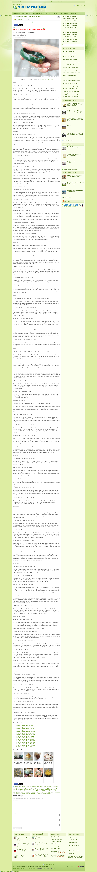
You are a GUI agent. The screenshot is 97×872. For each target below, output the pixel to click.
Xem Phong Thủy (26, 13)
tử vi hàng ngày (31, 786)
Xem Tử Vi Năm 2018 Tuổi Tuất (70, 39)
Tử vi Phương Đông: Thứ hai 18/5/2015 (25, 728)
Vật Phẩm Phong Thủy (52, 13)
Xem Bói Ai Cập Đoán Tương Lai (70, 64)
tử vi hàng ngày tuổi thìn (43, 789)
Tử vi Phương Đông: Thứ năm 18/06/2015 (25, 734)
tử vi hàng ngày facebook (40, 786)
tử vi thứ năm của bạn (23, 792)
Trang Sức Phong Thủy (56, 846)
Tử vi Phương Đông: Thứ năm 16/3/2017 (25, 737)
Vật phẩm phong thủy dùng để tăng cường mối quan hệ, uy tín (75, 134)
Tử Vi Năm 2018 (64, 13)
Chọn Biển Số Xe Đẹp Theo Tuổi (70, 56)
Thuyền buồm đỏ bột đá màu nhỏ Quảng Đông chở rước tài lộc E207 (41, 855)
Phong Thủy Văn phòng (35, 2)
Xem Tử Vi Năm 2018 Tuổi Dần (70, 21)
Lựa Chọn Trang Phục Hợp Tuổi (70, 67)
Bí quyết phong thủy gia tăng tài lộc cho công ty (75, 183)
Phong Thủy (16, 13)
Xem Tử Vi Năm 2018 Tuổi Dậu (70, 36)
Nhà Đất (70, 853)
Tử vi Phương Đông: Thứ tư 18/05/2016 (25, 727)
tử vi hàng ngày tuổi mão (37, 788)
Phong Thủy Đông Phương (20, 2)
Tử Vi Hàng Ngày (18, 19)
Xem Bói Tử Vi (75, 13)
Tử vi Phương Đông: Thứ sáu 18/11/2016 (25, 730)
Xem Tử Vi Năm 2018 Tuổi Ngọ (70, 30)
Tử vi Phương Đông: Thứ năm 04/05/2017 (25, 743)
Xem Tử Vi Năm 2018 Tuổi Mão (70, 23)
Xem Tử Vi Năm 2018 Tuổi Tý (69, 16)
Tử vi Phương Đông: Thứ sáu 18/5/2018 (25, 746)
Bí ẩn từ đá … (70, 125)
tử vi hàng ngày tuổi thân (32, 789)
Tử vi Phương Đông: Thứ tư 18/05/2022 (25, 725)
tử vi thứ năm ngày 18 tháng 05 (35, 792)
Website (15, 822)
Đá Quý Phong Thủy (55, 848)
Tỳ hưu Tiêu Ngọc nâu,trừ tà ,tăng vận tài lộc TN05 (41, 844)
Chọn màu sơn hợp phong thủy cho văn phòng (75, 191)
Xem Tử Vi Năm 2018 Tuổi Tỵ (69, 27)
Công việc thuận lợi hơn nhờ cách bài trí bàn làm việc (74, 176)
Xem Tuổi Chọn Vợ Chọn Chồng (70, 86)
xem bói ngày (20, 793)
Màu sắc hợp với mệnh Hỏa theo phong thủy (74, 155)
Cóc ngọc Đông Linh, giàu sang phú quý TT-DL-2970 (41, 838)
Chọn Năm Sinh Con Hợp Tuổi (70, 59)
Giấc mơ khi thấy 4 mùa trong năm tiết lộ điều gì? (23, 845)
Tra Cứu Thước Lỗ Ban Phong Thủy (71, 91)
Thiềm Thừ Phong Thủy (56, 839)
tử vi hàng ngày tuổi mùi (47, 788)
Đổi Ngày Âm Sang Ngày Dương (70, 94)
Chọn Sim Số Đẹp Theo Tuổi (69, 54)
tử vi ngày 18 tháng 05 (32, 790)
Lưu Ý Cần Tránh (59, 2)
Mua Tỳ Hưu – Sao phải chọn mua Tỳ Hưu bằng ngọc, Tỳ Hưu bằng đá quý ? (75, 112)
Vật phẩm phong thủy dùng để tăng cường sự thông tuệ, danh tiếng (75, 119)
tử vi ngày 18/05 (40, 790)
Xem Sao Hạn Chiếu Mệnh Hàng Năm (71, 80)
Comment (15, 800)
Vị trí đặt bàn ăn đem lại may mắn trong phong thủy (74, 147)
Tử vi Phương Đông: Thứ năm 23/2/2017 (25, 739)
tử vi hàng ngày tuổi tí (52, 789)
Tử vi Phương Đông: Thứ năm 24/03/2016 (25, 740)
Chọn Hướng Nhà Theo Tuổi (69, 75)
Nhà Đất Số (67, 201)
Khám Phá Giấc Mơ (70, 2)
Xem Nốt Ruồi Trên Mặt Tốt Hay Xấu (71, 78)
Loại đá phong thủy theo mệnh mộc (22, 850)
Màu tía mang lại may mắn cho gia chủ (75, 162)
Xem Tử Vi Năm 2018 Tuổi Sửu (70, 18)
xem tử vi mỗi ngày (40, 793)
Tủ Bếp (74, 848)
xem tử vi (26, 793)
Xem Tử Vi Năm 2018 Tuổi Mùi (70, 32)
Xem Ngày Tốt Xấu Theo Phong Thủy (71, 62)
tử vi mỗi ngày (24, 790)
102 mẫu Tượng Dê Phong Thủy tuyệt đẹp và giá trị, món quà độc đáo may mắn (75, 104)
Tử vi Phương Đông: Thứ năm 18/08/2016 (25, 733)
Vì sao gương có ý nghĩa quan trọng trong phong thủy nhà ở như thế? (23, 838)
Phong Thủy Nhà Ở (38, 13)
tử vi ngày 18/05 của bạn (49, 790)
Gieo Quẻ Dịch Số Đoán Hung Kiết (71, 70)
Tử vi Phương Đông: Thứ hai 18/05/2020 (25, 736)
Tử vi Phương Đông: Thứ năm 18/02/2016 (25, 731)
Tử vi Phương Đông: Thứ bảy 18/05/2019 (25, 742)
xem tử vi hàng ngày (32, 793)
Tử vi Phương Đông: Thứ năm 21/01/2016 (25, 745)
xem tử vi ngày (48, 793)
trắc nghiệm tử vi (22, 786)
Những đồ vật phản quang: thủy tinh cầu (22, 856)
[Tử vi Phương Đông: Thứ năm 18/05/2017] (36, 58)
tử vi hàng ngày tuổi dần (51, 786)
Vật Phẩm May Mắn (55, 843)
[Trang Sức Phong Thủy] (68, 140)
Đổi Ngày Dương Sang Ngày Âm (70, 96)
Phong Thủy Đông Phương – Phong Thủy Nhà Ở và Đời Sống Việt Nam (32, 866)
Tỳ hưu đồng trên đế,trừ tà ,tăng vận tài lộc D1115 (41, 850)
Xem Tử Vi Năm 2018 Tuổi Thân (70, 34)
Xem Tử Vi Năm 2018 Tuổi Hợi (70, 41)
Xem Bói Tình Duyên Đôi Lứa (69, 51)
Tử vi (27, 786)
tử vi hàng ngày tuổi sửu (22, 789)
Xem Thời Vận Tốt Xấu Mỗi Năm (70, 83)
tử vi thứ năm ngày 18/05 (47, 792)
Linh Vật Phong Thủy (56, 841)
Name (14, 813)
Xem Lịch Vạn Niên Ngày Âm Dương (71, 72)
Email (14, 818)
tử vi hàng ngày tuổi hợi (26, 788)
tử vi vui (54, 792)
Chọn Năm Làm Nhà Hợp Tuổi (70, 88)
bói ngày (16, 786)
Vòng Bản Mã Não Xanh (47, 79)
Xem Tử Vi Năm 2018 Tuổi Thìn (70, 25)
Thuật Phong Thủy (47, 2)
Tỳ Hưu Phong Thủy (55, 836)
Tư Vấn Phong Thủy (18, 4)
